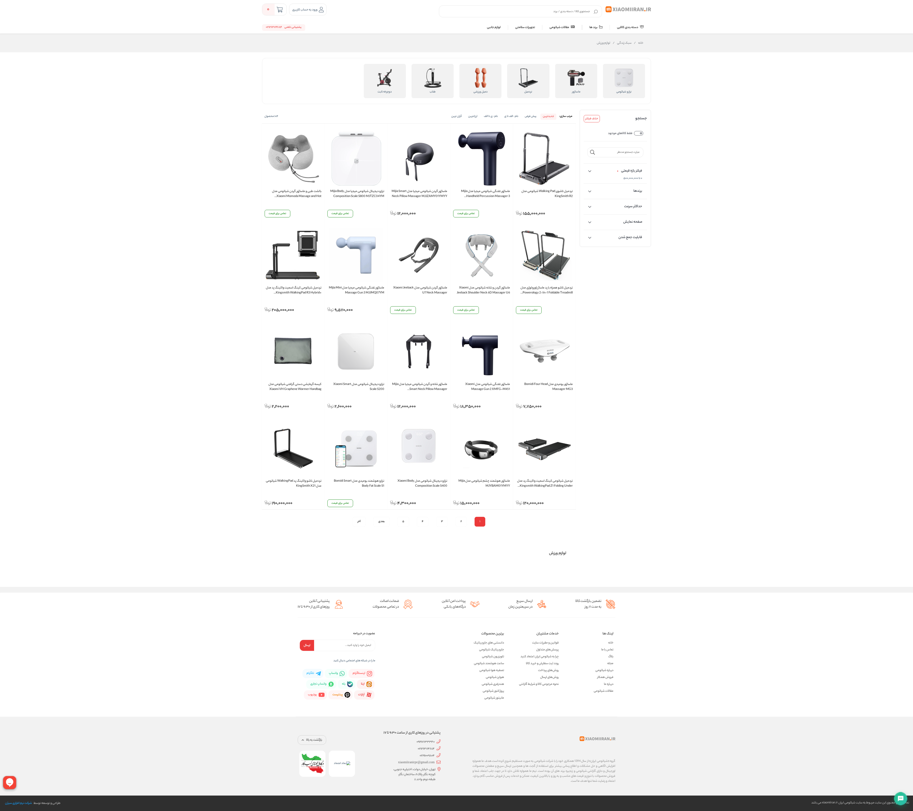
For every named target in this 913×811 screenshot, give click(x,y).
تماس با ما (607, 649)
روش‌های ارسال (549, 677)
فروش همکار (605, 677)
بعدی (381, 521)
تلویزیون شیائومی (493, 656)
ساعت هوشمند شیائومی (489, 663)
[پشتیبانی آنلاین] (900, 798)
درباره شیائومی (604, 670)
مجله (610, 663)
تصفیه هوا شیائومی (491, 670)
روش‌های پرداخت (548, 670)
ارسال (307, 645)
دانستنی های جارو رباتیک (489, 642)
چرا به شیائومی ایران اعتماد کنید (539, 656)
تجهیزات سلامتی (525, 27)
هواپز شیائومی (495, 677)
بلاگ (610, 656)
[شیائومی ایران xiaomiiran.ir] (628, 9)
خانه (638, 43)
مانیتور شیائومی (494, 698)
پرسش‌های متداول (547, 649)
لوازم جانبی (494, 27)
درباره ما (608, 684)
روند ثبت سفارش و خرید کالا (542, 663)
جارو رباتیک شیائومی (491, 649)
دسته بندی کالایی (628, 27)
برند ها (593, 27)
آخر (359, 521)
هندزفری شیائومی (493, 684)
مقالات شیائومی (559, 27)
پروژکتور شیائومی (493, 691)
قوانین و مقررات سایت (545, 642)
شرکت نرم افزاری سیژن (18, 803)
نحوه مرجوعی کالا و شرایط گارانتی (539, 684)
